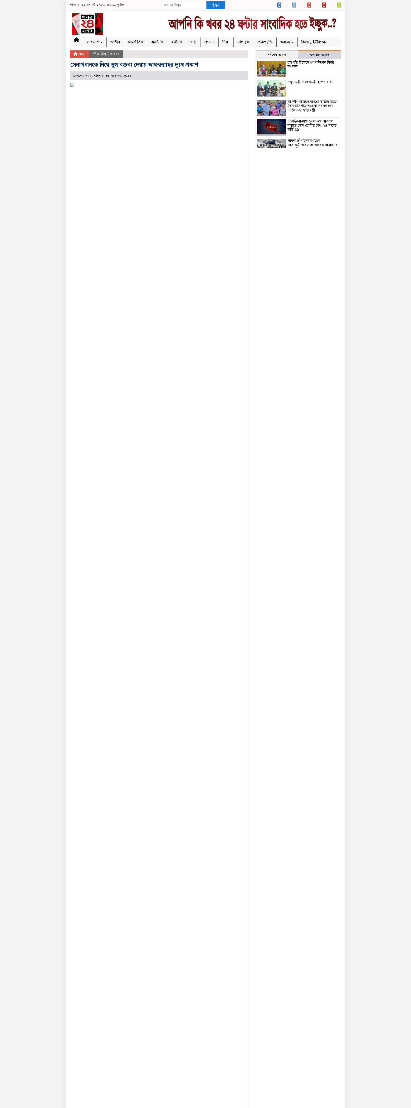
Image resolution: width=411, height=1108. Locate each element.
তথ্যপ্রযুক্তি (265, 42)
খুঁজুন (215, 5)
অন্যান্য (285, 42)
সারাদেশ (93, 42)
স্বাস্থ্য (193, 42)
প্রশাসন (210, 42)
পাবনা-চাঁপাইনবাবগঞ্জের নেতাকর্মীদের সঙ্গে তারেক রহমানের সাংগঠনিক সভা (312, 144)
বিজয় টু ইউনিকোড (314, 42)
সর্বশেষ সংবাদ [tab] (276, 55)
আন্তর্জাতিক (135, 42)
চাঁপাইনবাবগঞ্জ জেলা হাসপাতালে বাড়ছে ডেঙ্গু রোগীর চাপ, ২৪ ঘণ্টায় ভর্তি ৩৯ (312, 125)
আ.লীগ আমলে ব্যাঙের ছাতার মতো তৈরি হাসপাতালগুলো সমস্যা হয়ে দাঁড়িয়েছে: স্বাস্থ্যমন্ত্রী (312, 105)
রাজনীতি (157, 42)
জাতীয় (115, 42)
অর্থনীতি (176, 42)
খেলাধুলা (243, 42)
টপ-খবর (113, 54)
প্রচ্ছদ (82, 54)
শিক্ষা (226, 42)
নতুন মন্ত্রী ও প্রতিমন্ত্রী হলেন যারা (310, 82)
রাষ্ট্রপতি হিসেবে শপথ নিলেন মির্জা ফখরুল (311, 64)
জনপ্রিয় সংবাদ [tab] (319, 55)
